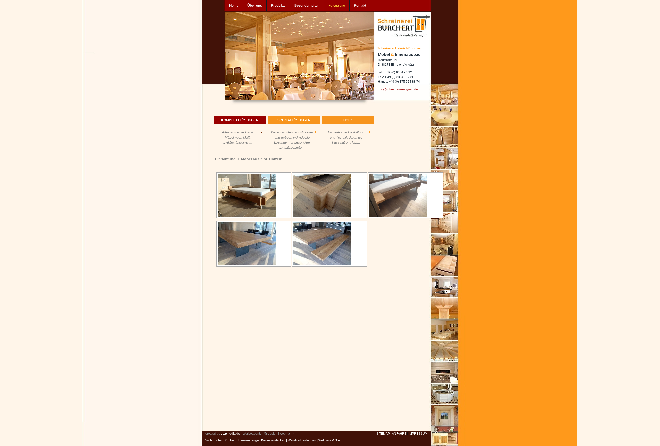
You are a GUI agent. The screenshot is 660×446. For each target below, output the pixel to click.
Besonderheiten (306, 5)
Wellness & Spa (329, 440)
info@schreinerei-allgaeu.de (398, 89)
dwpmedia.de (230, 433)
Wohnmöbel (213, 440)
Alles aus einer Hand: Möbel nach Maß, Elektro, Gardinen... (238, 137)
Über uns (255, 5)
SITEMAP (383, 433)
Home (233, 5)
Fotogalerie (336, 5)
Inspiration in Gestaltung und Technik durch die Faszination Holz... (346, 137)
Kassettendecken (273, 440)
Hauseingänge (248, 440)
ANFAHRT (399, 433)
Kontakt (360, 5)
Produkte (278, 5)
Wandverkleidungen (302, 440)
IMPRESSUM (418, 433)
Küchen (230, 440)
